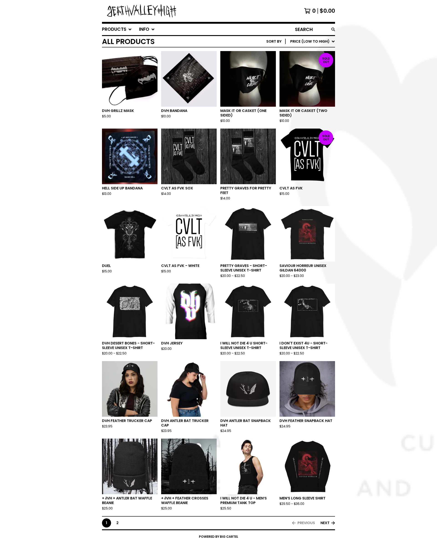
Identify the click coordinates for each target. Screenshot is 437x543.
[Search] (333, 29)
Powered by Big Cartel (218, 536)
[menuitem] (117, 29)
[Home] (142, 11)
